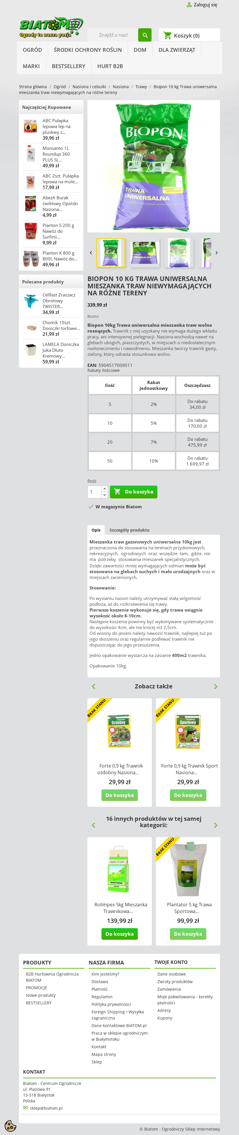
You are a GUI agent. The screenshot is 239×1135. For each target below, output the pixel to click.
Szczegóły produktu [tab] (130, 530)
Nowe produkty (41, 995)
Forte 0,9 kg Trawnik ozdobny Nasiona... (120, 769)
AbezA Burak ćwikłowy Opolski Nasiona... (60, 203)
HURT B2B (110, 66)
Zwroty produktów (175, 981)
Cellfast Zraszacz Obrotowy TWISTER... (59, 300)
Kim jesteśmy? (105, 974)
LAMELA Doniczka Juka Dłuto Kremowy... (61, 350)
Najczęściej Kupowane (46, 107)
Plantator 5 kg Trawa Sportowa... (189, 907)
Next (213, 684)
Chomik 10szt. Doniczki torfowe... (61, 325)
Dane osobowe (171, 974)
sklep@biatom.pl (46, 1108)
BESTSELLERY (68, 66)
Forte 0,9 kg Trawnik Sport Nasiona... (189, 769)
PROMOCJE (36, 987)
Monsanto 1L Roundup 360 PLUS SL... (56, 154)
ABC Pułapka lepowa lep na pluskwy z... (57, 126)
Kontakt (99, 1046)
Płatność (100, 989)
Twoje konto (171, 962)
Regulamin (102, 996)
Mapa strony (104, 1054)
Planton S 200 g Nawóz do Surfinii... (58, 231)
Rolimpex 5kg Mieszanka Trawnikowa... (120, 907)
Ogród (32, 49)
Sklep (97, 1062)
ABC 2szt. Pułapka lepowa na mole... (61, 178)
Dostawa (100, 981)
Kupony (164, 1018)
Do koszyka (133, 491)
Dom (140, 49)
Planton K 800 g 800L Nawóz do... (60, 256)
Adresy (164, 1010)
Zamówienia (169, 989)
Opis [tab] (96, 530)
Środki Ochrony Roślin (88, 49)
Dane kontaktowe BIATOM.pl (119, 1025)
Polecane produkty (43, 282)
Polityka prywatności (111, 1004)
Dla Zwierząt (177, 49)
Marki (31, 66)
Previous (91, 684)
